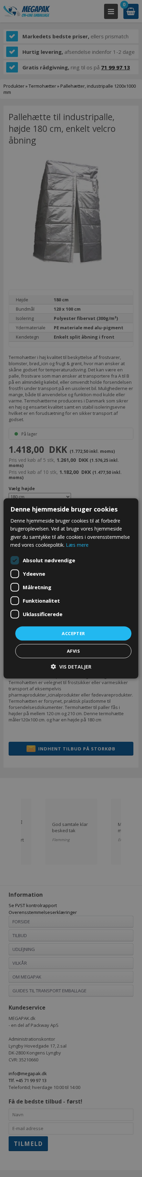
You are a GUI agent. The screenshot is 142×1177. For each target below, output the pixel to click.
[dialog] (71, 588)
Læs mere (77, 544)
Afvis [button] (73, 651)
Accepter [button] (73, 633)
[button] (71, 666)
